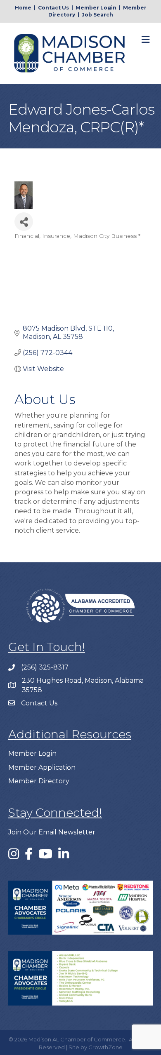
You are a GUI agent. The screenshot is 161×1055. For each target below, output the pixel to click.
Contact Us (53, 8)
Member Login (96, 8)
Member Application (42, 767)
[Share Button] (23, 221)
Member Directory (38, 781)
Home (23, 8)
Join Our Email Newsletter (51, 832)
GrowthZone (105, 1047)
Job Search (97, 15)
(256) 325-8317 (45, 667)
